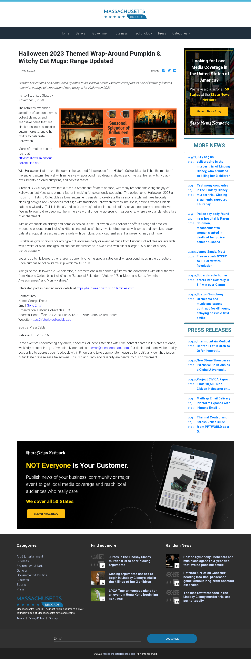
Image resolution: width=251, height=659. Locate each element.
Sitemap (53, 618)
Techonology (143, 33)
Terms (20, 618)
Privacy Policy (36, 618)
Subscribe (172, 638)
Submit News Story (209, 111)
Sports (21, 585)
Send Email (34, 305)
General (80, 33)
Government (100, 33)
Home (66, 33)
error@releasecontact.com (110, 348)
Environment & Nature (31, 566)
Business (121, 33)
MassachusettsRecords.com (119, 653)
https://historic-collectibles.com (52, 319)
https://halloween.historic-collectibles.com (106, 288)
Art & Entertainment (30, 556)
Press (162, 33)
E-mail (58, 638)
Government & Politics (32, 575)
